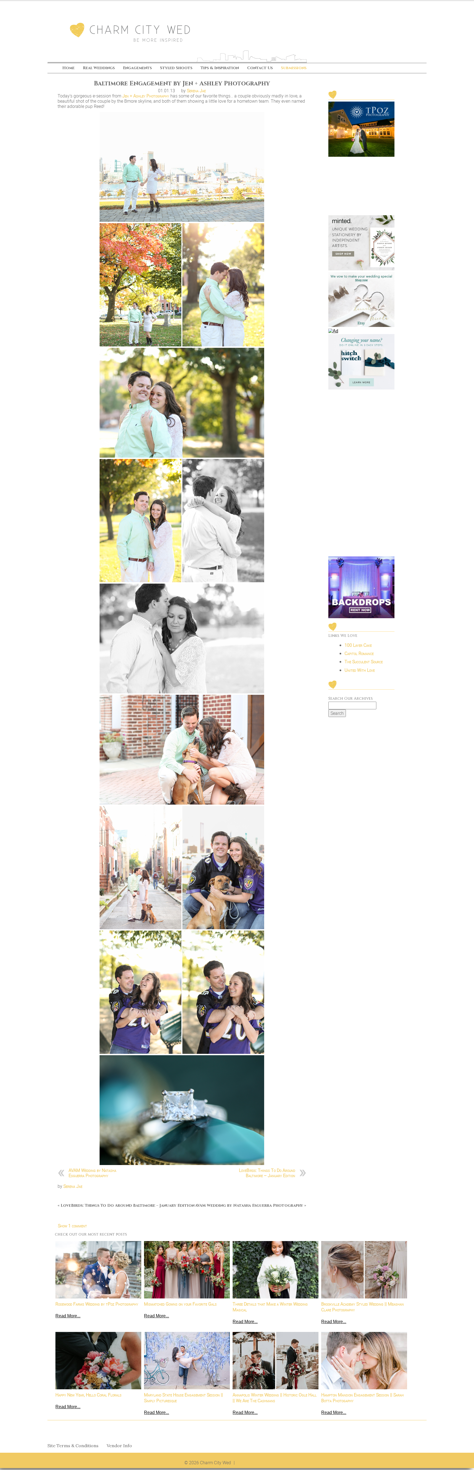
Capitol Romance (359, 653)
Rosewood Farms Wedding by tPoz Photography (96, 1304)
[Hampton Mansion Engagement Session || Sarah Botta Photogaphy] (364, 1360)
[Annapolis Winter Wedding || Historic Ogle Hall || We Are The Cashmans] (275, 1360)
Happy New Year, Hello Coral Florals (88, 1395)
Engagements (137, 68)
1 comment (72, 1226)
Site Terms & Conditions (72, 1445)
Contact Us (260, 68)
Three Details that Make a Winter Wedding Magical (270, 1307)
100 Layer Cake (358, 645)
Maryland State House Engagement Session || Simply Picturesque (183, 1398)
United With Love (360, 670)
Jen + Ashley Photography (145, 96)
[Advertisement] (361, 473)
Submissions (293, 68)
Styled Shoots (176, 68)
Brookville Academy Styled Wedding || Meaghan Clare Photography (362, 1307)
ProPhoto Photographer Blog (263, 1463)
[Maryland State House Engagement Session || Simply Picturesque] (187, 1360)
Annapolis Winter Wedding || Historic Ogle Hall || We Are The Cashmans (275, 1398)
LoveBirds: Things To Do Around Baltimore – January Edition (267, 1172)
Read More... (67, 1316)
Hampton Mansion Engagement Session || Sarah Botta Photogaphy (362, 1398)
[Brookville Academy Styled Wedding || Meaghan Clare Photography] (364, 1269)
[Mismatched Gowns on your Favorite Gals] (187, 1269)
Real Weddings (99, 68)
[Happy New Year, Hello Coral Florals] (98, 1360)
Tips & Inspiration (220, 68)
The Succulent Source (364, 662)
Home (68, 68)
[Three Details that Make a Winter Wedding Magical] (275, 1269)
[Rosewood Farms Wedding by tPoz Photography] (98, 1269)
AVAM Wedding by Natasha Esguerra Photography (92, 1172)
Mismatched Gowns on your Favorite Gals (180, 1304)
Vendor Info (119, 1445)
